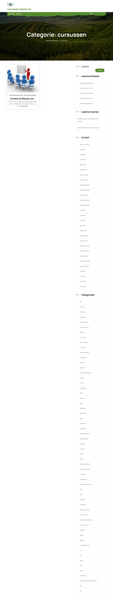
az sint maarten (84, 352)
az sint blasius (84, 342)
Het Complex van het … (87, 88)
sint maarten (84, 515)
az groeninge (84, 322)
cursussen (64, 40)
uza (81, 555)
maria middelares (85, 464)
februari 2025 (84, 236)
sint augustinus (84, 510)
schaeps (82, 500)
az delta (82, 312)
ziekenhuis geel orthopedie (88, 581)
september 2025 (85, 200)
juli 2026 (82, 149)
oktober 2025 (84, 195)
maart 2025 (83, 231)
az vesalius (83, 358)
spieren (82, 540)
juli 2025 (82, 210)
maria (81, 459)
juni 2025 (83, 215)
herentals (83, 423)
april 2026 (83, 165)
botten (82, 378)
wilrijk (81, 571)
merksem (82, 474)
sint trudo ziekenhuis (86, 520)
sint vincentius (84, 525)
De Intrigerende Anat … (87, 103)
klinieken (82, 444)
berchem (82, 368)
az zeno (82, 363)
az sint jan (83, 347)
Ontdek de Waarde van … (23, 98)
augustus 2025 (84, 205)
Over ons (11, 14)
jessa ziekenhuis (85, 434)
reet (81, 494)
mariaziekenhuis (85, 469)
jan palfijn (83, 429)
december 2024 (85, 246)
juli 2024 (82, 271)
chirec (82, 383)
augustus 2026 (84, 144)
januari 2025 (83, 241)
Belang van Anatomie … (87, 98)
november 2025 (85, 190)
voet (81, 565)
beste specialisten (85, 373)
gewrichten (83, 413)
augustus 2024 (84, 266)
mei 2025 (83, 220)
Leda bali (80, 128)
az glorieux (83, 317)
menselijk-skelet (30, 95)
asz (81, 302)
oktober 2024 (84, 256)
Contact (19, 14)
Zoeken (85, 66)
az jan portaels (84, 327)
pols (81, 489)
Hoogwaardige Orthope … (92, 128)
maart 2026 (83, 170)
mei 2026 (83, 160)
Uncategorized (84, 545)
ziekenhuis (83, 576)
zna (81, 586)
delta (81, 393)
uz (80, 550)
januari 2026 (83, 180)
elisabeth (83, 408)
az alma (82, 307)
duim (81, 403)
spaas (81, 535)
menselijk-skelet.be (19, 9)
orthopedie (83, 479)
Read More (22, 79)
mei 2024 (83, 281)
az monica (83, 337)
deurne (82, 398)
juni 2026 (83, 154)
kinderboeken (84, 439)
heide (81, 418)
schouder (83, 505)
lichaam (82, 449)
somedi (82, 530)
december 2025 (85, 185)
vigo (81, 560)
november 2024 (85, 251)
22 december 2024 (17, 95)
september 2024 (85, 261)
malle (81, 454)
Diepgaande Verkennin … (87, 83)
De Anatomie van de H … (87, 93)
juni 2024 (83, 276)
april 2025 (83, 225)
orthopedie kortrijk (85, 484)
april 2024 (83, 286)
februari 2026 (84, 175)
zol (81, 591)
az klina (82, 332)
